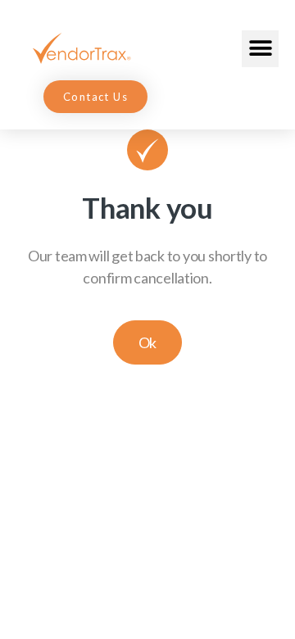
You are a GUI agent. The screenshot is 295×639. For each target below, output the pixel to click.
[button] (260, 48)
